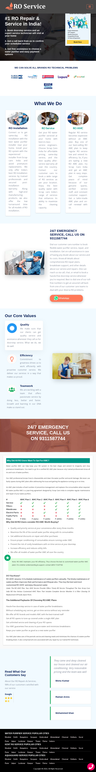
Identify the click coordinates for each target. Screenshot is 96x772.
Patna (45, 763)
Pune (7, 763)
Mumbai (8, 737)
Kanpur (30, 763)
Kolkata (73, 737)
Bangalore (24, 737)
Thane (37, 763)
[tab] (24, 335)
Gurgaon (33, 737)
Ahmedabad (55, 737)
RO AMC (78, 128)
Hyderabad (43, 737)
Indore (52, 763)
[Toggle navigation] (89, 6)
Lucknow (21, 763)
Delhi (15, 737)
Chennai (65, 737)
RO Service (48, 128)
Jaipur (13, 763)
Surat (81, 737)
